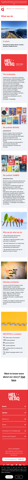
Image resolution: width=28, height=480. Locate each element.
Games (4, 413)
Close (18, 477)
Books (4, 406)
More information (5, 472)
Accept (9, 477)
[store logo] (2, 8)
